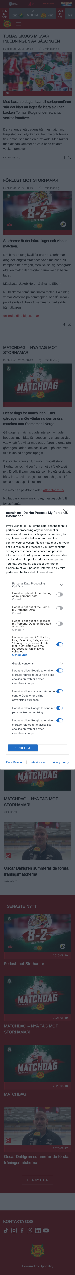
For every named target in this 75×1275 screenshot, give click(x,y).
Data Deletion (14, 762)
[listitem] (37, 585)
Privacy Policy (60, 762)
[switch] (59, 594)
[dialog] (37, 637)
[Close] (67, 513)
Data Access (37, 762)
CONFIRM (22, 747)
